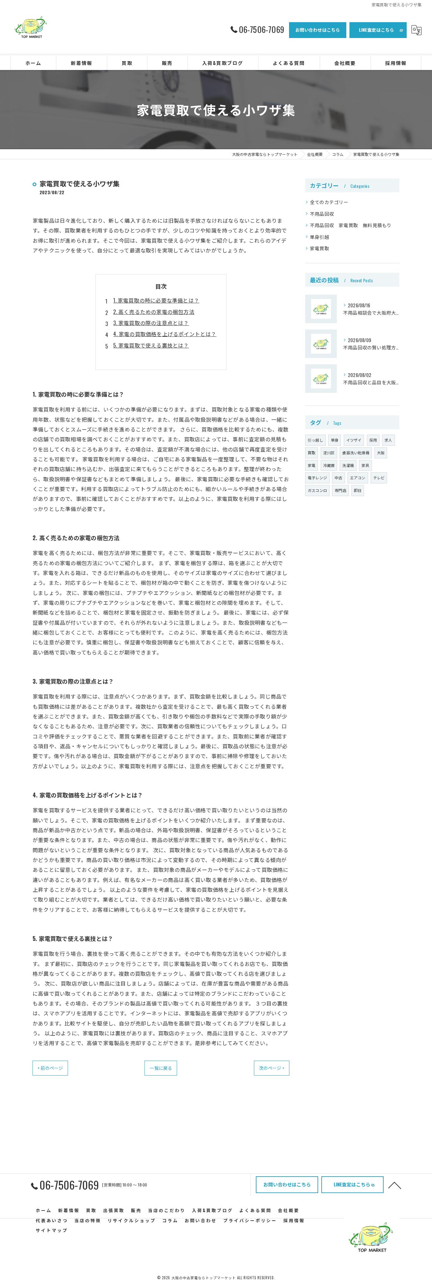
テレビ (379, 477)
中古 (338, 477)
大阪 (381, 452)
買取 (311, 452)
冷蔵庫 (329, 465)
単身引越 (319, 236)
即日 (357, 490)
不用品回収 (322, 213)
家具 (365, 465)
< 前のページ (50, 1067)
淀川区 (329, 452)
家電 (311, 465)
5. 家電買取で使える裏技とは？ (151, 345)
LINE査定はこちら (376, 29)
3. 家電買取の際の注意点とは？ (151, 323)
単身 (334, 440)
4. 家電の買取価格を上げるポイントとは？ (164, 334)
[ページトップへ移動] (394, 1185)
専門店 (340, 490)
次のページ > (271, 1067)
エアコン (358, 477)
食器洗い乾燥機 (355, 452)
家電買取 (319, 248)
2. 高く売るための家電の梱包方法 (153, 312)
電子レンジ (317, 477)
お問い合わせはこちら (317, 29)
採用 (373, 440)
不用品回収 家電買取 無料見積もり (351, 225)
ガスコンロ (317, 490)
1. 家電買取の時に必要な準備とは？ (156, 300)
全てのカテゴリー (329, 202)
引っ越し (315, 440)
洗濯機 (348, 465)
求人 (388, 440)
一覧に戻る (161, 1067)
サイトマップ (52, 1230)
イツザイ (354, 440)
